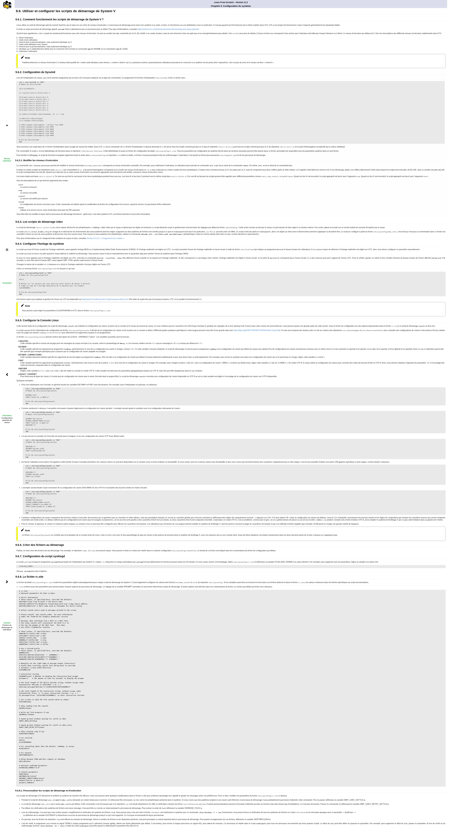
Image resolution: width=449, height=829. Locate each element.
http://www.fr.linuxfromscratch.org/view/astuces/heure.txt (105, 299)
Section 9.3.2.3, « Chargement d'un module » (105, 238)
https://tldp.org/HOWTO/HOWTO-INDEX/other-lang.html (257, 330)
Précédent (7, 416)
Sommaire (7, 283)
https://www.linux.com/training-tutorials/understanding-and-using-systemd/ (168, 29)
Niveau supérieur (7, 160)
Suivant (7, 623)
